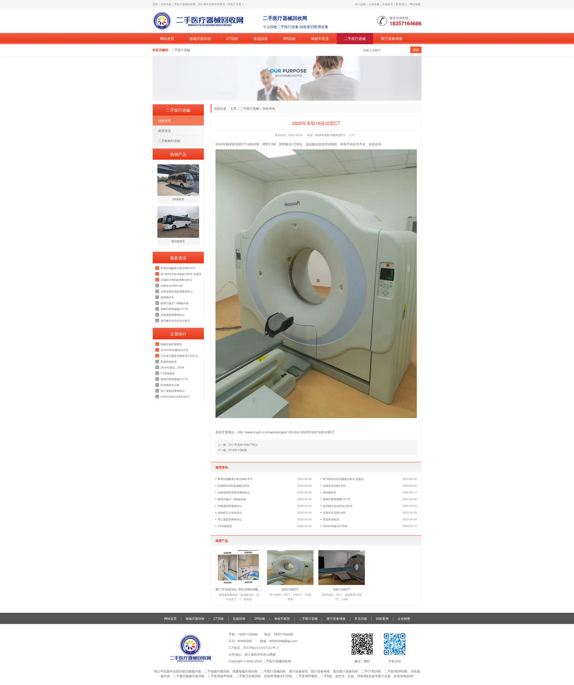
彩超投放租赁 (331, 519)
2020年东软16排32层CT (330, 135)
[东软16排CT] (341, 567)
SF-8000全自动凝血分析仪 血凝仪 (343, 479)
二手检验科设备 (169, 140)
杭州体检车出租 (170, 385)
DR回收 (289, 38)
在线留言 (387, 4)
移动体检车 (178, 241)
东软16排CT (341, 589)
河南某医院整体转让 (230, 506)
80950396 (245, 641)
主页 (233, 108)
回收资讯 (269, 108)
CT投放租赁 (225, 526)
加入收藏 (360, 4)
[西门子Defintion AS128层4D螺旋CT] (238, 567)
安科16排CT (290, 589)
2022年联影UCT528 (335, 526)
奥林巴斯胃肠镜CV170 (336, 499)
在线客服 (374, 4)
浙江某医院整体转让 (230, 519)
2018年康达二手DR (172, 367)
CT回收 (232, 38)
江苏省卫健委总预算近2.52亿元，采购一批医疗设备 (181, 356)
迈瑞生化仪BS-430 (334, 485)
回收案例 (382, 618)
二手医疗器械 (355, 38)
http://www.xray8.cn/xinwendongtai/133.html (268, 432)
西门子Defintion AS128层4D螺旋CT (238, 589)
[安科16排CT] (290, 567)
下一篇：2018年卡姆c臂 (232, 450)
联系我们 (401, 4)
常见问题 (360, 618)
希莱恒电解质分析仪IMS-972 (235, 479)
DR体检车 (178, 199)
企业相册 (404, 618)
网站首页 (167, 38)
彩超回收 (261, 38)
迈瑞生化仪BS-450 (334, 512)
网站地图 (415, 4)
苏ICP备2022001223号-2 (261, 647)
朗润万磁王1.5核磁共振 (232, 499)
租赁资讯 (164, 130)
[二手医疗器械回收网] (203, 20)
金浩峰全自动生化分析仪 (337, 506)
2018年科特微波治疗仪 (174, 350)
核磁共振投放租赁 (171, 344)
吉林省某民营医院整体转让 (234, 492)
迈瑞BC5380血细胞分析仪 (233, 485)
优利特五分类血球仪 (230, 512)
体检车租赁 (320, 38)
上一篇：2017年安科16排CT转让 (238, 444)
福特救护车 (329, 492)
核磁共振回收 (200, 38)
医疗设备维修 (391, 38)
